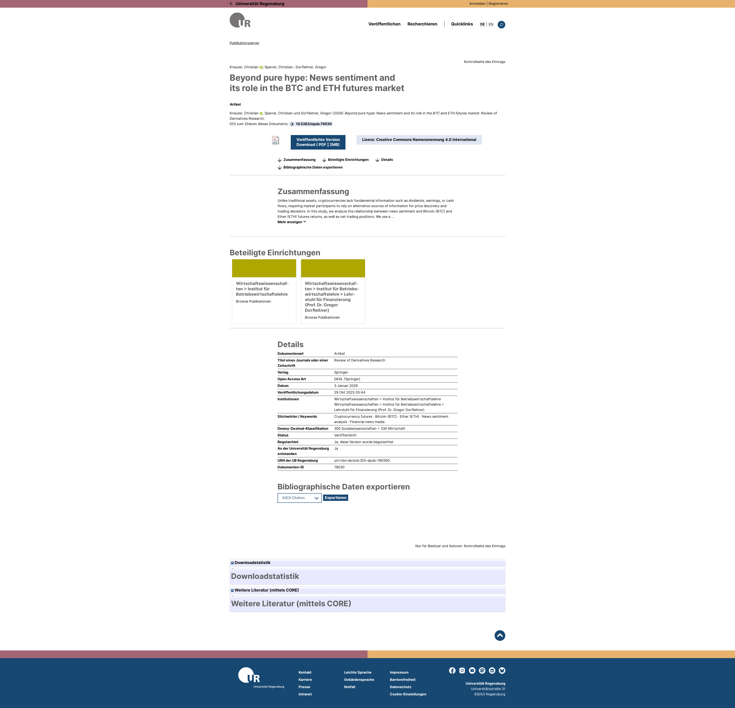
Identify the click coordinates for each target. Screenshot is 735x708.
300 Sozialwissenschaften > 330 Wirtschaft (369, 428)
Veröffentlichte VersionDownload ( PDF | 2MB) (318, 142)
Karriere (305, 680)
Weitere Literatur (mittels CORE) (266, 590)
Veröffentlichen (384, 23)
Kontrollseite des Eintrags (484, 62)
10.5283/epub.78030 (314, 124)
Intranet (305, 694)
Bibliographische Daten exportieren (313, 167)
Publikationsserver (244, 43)
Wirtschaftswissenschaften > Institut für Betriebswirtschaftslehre (387, 399)
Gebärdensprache (359, 680)
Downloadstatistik (252, 562)
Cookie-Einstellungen (408, 694)
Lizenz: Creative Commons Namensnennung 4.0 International (419, 139)
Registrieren (498, 4)
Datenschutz (400, 687)
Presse (304, 687)
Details (387, 160)
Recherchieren (422, 23)
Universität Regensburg (260, 3)
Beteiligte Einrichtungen (348, 160)
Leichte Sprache (358, 672)
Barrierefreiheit (403, 680)
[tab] (367, 576)
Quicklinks (462, 23)
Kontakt (305, 672)
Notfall (349, 687)
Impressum (399, 672)
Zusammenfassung (299, 160)
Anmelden (477, 4)
